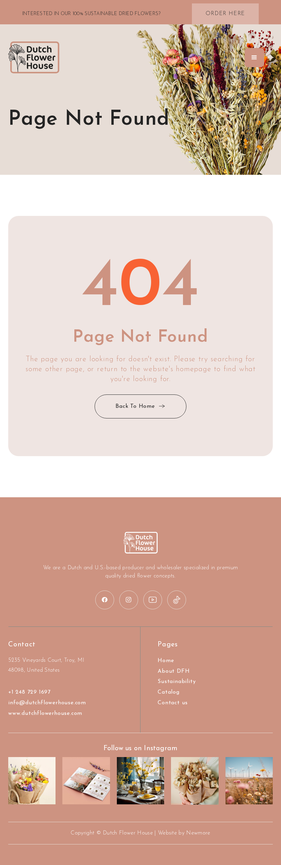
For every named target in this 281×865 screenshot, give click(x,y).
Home (166, 660)
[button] (254, 57)
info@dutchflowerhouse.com (47, 703)
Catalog (169, 692)
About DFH (174, 671)
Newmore (198, 833)
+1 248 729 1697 (29, 692)
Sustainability (177, 681)
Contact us (173, 703)
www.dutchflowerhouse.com (45, 713)
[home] (33, 57)
